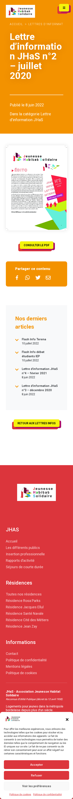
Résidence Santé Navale (24, 613)
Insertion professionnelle (25, 554)
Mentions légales (19, 666)
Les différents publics (23, 547)
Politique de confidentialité (47, 794)
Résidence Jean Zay (21, 626)
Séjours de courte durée (24, 567)
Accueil (16, 24)
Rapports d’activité (20, 560)
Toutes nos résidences (24, 594)
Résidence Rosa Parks (23, 600)
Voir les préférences (36, 786)
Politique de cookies (20, 794)
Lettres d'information (48, 24)
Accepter (36, 764)
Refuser (36, 775)
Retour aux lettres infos (37, 423)
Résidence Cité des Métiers (27, 620)
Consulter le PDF (36, 245)
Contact (12, 654)
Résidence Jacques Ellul (25, 607)
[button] (67, 719)
